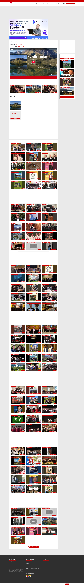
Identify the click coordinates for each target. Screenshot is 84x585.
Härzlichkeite (19, 44)
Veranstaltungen (52, 3)
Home (31, 3)
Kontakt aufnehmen (29, 566)
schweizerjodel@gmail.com (14, 0)
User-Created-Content (19, 561)
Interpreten (34, 3)
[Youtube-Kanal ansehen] (74, 0)
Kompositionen (43, 3)
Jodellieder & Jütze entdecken (71, 3)
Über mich (27, 563)
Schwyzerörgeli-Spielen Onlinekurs (33, 568)
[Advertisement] (42, 12)
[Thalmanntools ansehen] (28, 28)
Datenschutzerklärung (29, 565)
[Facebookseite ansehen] (72, 0)
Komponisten (38, 3)
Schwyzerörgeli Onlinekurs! (62, 3)
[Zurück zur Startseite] (10, 3)
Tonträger (56, 3)
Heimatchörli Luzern (20, 46)
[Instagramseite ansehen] (73, 0)
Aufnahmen (47, 3)
